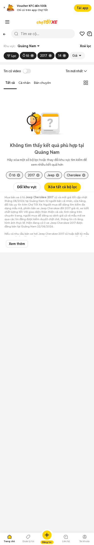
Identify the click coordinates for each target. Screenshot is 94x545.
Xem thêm (17, 244)
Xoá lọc (85, 46)
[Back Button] (4, 33)
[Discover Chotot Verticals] (7, 21)
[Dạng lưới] (86, 82)
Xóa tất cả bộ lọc (62, 187)
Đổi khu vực (27, 187)
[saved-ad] (82, 33)
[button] (4, 8)
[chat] (89, 33)
